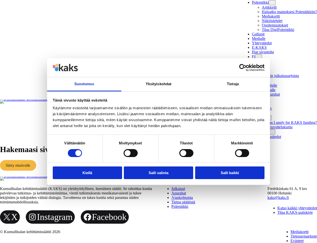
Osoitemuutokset (275, 25)
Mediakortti (271, 16)
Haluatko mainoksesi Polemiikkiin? (289, 12)
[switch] (131, 153)
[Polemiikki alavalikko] (272, 2)
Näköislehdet (272, 21)
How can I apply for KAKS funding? (287, 122)
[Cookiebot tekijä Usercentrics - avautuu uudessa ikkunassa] (242, 67)
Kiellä (87, 173)
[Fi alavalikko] (258, 56)
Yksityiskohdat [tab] (158, 84)
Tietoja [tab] (233, 84)
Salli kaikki (230, 173)
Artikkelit (269, 7)
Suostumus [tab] (84, 84)
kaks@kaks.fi (278, 197)
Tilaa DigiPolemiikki (278, 29)
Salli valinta (158, 173)
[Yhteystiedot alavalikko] (271, 132)
